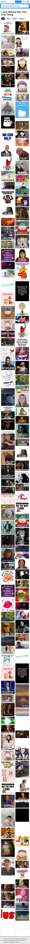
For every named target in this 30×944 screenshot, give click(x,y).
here (19, 942)
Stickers (15, 18)
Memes (22, 18)
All (3, 18)
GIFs (8, 18)
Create (19, 1)
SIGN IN (24, 1)
